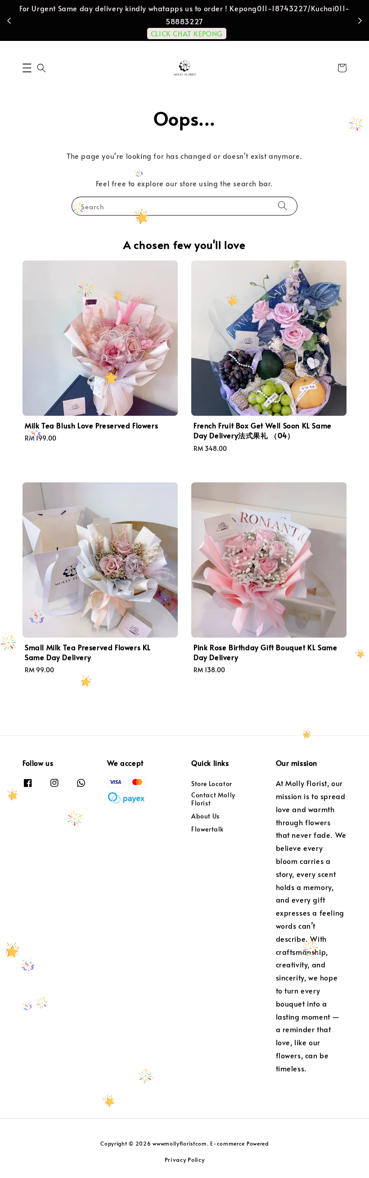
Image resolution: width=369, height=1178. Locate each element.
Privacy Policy (185, 1160)
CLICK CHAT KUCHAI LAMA (189, 20)
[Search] (282, 206)
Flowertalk (207, 829)
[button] (27, 68)
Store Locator (211, 784)
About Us (205, 816)
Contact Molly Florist (213, 799)
